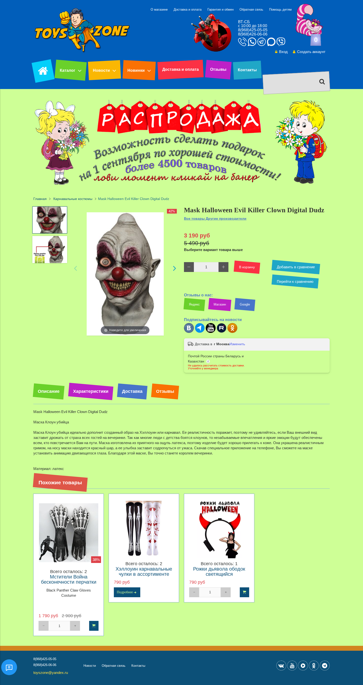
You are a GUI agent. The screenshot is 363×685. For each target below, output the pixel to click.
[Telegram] (200, 332)
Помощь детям (280, 9)
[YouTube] (292, 665)
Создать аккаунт (311, 52)
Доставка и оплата (188, 9)
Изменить (237, 344)
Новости (101, 70)
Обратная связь (251, 9)
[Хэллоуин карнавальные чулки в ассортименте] (144, 529)
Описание (49, 391)
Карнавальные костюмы (72, 199)
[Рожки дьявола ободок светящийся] (219, 529)
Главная (40, 199)
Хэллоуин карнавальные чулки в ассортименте (144, 571)
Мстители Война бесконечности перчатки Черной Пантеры (68, 582)
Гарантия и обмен (220, 9)
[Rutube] (221, 332)
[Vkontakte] (281, 665)
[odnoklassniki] (314, 665)
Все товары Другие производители (215, 218)
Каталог (67, 70)
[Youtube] (211, 332)
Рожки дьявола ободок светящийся (219, 571)
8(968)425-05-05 (252, 30)
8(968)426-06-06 (252, 34)
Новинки (136, 70)
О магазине (159, 9)
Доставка (132, 391)
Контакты (247, 70)
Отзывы (218, 69)
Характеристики (90, 391)
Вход (283, 52)
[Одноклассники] (232, 332)
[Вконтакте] (189, 332)
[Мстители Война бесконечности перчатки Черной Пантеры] (69, 533)
